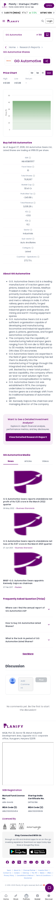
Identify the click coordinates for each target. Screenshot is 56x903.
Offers (49, 873)
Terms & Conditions (43, 875)
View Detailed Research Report (28, 437)
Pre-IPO (34, 873)
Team (9, 870)
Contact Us (7, 873)
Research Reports (30, 47)
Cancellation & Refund (25, 875)
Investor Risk (43, 870)
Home (12, 47)
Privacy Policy (9, 875)
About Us (17, 870)
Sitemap (26, 873)
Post (41, 680)
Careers (17, 873)
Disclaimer (28, 878)
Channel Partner (29, 870)
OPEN (49, 5)
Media (42, 873)
